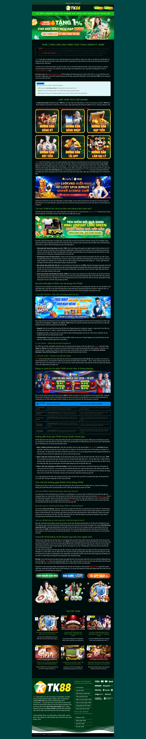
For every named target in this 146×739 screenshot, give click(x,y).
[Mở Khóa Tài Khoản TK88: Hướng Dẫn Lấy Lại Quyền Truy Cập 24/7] (99, 660)
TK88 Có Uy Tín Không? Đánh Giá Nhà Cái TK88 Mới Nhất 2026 (47, 663)
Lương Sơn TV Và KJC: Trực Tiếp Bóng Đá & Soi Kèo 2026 (73, 663)
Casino (57, 13)
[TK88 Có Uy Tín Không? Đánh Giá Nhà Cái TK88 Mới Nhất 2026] (47, 660)
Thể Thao (79, 13)
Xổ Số (84, 13)
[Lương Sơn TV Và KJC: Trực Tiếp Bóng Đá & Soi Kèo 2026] (73, 660)
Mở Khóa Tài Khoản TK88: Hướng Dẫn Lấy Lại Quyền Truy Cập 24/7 (99, 663)
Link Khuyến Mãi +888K (82, 108)
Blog (108, 13)
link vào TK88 (93, 447)
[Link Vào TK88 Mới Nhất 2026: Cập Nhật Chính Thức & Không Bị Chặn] (99, 630)
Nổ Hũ (73, 13)
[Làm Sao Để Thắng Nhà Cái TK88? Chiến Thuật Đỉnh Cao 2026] (73, 630)
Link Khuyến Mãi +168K (55, 108)
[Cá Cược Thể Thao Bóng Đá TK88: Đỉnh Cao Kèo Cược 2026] (47, 630)
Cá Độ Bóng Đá (49, 13)
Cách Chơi (96, 13)
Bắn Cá (42, 13)
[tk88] (73, 8)
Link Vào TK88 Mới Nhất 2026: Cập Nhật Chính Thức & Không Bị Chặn (98, 634)
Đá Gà (61, 13)
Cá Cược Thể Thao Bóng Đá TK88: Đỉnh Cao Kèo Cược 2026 (47, 633)
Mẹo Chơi (103, 13)
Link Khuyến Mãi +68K (41, 108)
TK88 (37, 13)
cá (48, 53)
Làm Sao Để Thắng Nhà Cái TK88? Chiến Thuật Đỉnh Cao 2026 (73, 634)
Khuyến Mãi (67, 13)
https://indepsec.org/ (42, 70)
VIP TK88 (90, 13)
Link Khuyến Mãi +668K (69, 108)
